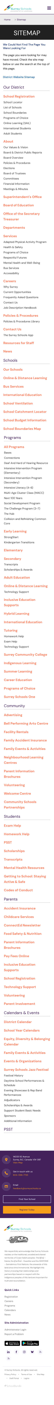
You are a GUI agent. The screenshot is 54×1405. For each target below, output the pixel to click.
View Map (18, 1162)
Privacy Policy (10, 1374)
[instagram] (24, 1351)
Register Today (27, 1209)
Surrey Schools (13, 1370)
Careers (8, 1301)
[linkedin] (8, 1351)
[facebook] (16, 1351)
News (7, 1314)
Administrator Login (15, 1329)
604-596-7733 (20, 1175)
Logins (26, 1378)
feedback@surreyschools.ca (27, 1188)
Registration (11, 1296)
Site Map (40, 1374)
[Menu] (49, 8)
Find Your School (27, 1199)
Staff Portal (14, 1378)
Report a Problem (14, 1334)
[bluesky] (32, 1351)
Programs (9, 1305)
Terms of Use (26, 1374)
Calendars (10, 1310)
